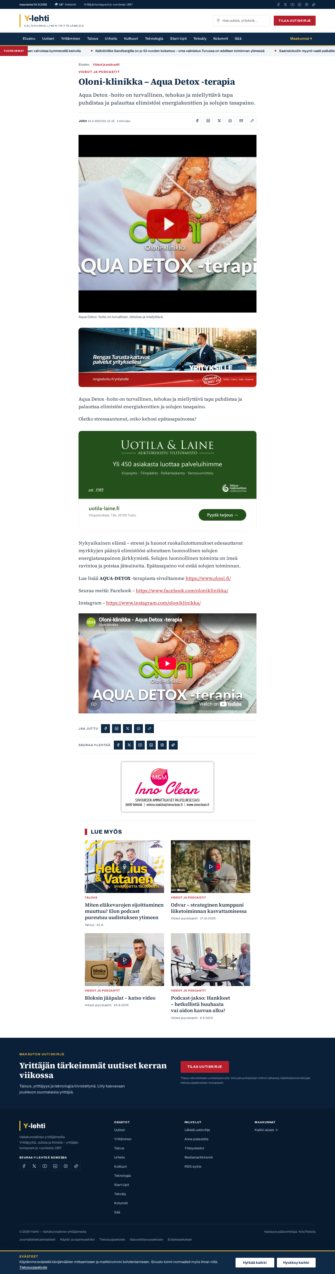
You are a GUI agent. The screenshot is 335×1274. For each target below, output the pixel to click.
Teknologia (154, 39)
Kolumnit (220, 39)
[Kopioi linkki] (252, 120)
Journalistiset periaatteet (37, 1239)
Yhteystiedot (194, 1148)
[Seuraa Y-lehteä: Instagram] (307, 4)
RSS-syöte (193, 1166)
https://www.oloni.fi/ (208, 578)
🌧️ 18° (65, 4)
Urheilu (111, 39)
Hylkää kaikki (255, 1263)
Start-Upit (178, 39)
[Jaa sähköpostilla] (241, 120)
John (83, 121)
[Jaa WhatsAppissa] (230, 120)
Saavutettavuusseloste (146, 1239)
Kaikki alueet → (266, 1130)
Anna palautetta (196, 1139)
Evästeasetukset (180, 1239)
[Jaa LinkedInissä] (208, 120)
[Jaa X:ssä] (219, 120)
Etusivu (29, 39)
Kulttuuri (131, 39)
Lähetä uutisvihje (197, 1130)
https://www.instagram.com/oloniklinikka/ (153, 602)
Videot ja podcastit (106, 64)
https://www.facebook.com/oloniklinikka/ (182, 590)
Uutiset (48, 39)
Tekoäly (199, 39)
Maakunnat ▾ (301, 39)
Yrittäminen (70, 39)
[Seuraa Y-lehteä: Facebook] (278, 4)
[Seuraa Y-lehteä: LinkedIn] (300, 4)
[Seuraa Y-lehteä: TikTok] (314, 4)
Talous (92, 39)
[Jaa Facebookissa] (197, 120)
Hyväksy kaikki (296, 1263)
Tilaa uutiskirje (294, 20)
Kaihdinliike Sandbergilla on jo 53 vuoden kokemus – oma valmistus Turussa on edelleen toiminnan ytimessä (143, 51)
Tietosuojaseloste (112, 1239)
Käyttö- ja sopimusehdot (77, 1239)
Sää (238, 39)
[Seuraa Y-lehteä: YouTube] (292, 4)
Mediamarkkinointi (199, 1157)
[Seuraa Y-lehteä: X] (285, 4)
